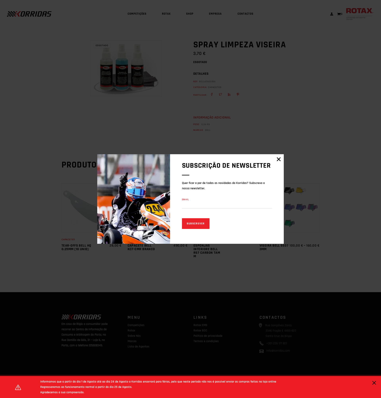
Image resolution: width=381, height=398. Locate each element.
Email (185, 199)
